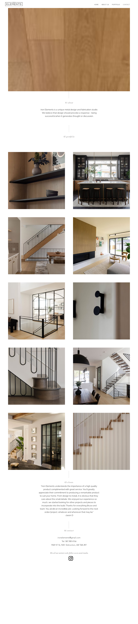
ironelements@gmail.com (69, 537)
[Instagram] (71, 558)
